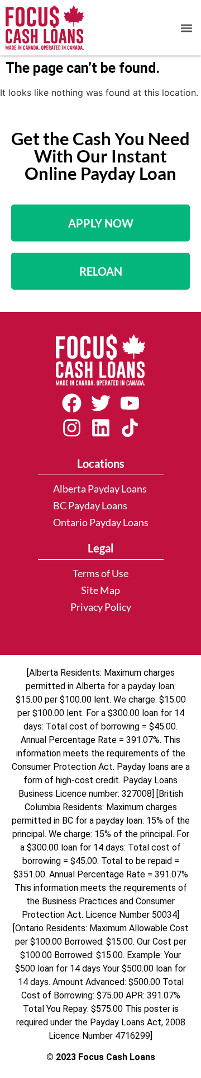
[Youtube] (129, 403)
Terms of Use (100, 573)
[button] (186, 27)
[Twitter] (100, 403)
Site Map (100, 590)
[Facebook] (71, 403)
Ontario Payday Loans (101, 522)
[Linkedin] (100, 428)
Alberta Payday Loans (100, 489)
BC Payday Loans (90, 506)
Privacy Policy (100, 607)
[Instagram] (71, 428)
